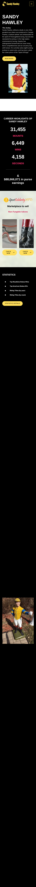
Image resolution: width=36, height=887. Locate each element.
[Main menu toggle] (31, 4)
